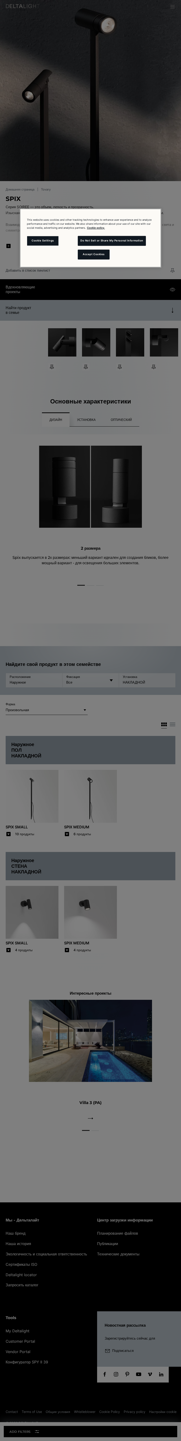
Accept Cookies (94, 254)
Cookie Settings (43, 240)
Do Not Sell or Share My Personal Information (111, 240)
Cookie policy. (96, 227)
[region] (90, 237)
